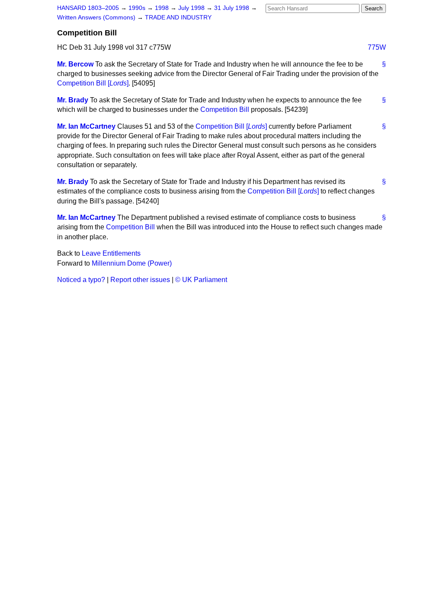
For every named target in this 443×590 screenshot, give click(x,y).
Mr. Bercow (75, 64)
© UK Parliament (201, 279)
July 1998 (192, 8)
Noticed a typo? (81, 279)
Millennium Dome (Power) (132, 263)
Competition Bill (224, 109)
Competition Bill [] (92, 83)
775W (377, 47)
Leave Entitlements (111, 253)
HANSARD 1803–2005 (88, 8)
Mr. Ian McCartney (86, 126)
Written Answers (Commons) (97, 17)
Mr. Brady (72, 100)
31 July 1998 (232, 8)
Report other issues (140, 279)
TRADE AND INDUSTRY (178, 17)
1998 (162, 8)
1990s (137, 8)
